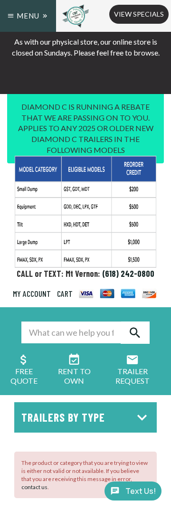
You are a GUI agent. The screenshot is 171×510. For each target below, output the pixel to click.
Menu (28, 15)
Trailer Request (132, 376)
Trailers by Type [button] (63, 417)
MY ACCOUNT (32, 293)
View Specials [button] (139, 14)
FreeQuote (24, 376)
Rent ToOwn (74, 376)
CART (65, 293)
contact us (34, 487)
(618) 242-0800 (128, 273)
